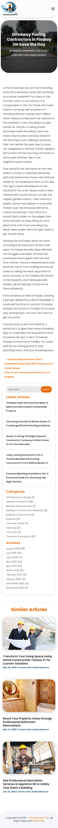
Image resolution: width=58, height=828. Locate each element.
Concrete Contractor (18, 536)
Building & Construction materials (24, 510)
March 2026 (12, 570)
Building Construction (18, 514)
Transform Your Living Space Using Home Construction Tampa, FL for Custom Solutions (27, 659)
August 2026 (13, 548)
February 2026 (14, 574)
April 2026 (11, 566)
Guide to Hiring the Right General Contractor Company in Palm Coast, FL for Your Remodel (27, 440)
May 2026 (11, 561)
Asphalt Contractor (17, 501)
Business (11, 519)
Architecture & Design (18, 497)
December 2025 (15, 583)
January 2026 (13, 579)
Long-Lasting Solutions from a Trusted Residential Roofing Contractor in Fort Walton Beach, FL (27, 459)
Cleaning (11, 527)
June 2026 (12, 557)
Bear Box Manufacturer (19, 506)
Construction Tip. (39, 817)
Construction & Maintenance (28, 55)
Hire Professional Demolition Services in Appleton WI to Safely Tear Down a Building (26, 784)
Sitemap (39, 820)
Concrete (11, 532)
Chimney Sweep (15, 523)
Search (46, 389)
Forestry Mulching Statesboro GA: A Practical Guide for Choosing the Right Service (27, 477)
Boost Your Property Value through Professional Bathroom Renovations (27, 722)
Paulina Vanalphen (23, 50)
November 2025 (15, 587)
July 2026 (11, 553)
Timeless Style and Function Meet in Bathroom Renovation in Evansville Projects (27, 406)
